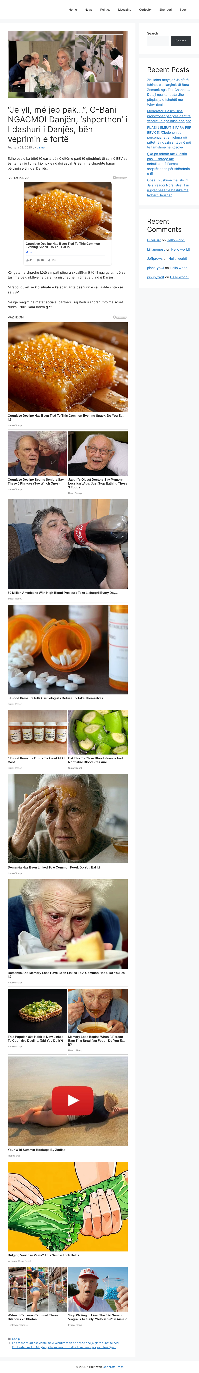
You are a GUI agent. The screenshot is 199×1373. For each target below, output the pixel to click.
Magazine (124, 9)
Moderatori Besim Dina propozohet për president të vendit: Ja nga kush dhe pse (169, 116)
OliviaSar (154, 240)
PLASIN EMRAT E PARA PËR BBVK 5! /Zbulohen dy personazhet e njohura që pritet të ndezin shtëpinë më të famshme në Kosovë (169, 137)
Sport (183, 9)
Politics (105, 9)
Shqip (16, 1338)
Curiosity (145, 9)
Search (152, 33)
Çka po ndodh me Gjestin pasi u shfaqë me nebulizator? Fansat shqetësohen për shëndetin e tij (168, 164)
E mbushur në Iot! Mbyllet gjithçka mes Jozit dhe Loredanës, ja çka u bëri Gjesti (64, 1347)
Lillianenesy (156, 249)
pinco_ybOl (155, 268)
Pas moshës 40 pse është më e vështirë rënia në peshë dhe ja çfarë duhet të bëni (65, 1343)
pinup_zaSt (155, 277)
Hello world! (176, 240)
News (89, 9)
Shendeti (165, 9)
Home (73, 9)
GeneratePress (113, 1367)
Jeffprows (155, 258)
